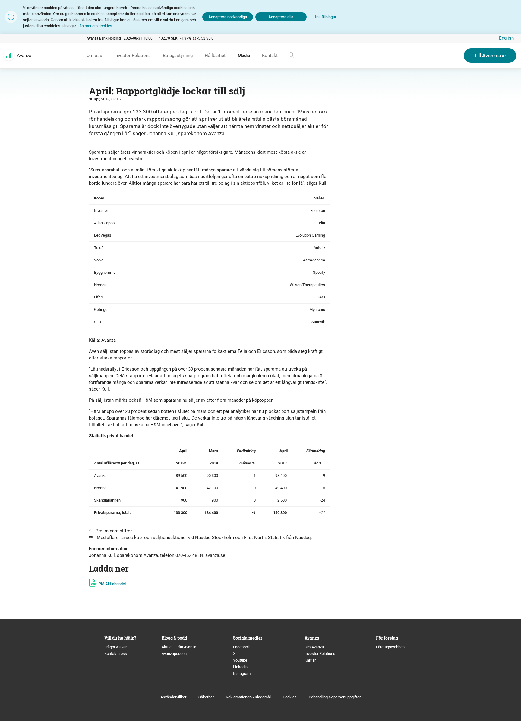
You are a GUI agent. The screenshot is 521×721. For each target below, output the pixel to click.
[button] (325, 17)
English (506, 38)
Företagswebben (391, 647)
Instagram (242, 673)
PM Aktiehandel (112, 584)
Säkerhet (206, 697)
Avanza (24, 55)
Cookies (290, 697)
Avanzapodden (174, 653)
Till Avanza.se (490, 56)
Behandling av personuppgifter (335, 697)
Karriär (310, 660)
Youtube (240, 660)
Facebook (241, 647)
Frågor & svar (115, 647)
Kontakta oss (115, 653)
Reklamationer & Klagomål (248, 697)
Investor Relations (320, 653)
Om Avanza (314, 647)
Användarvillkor (173, 697)
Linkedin (240, 667)
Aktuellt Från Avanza (179, 647)
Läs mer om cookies (94, 26)
